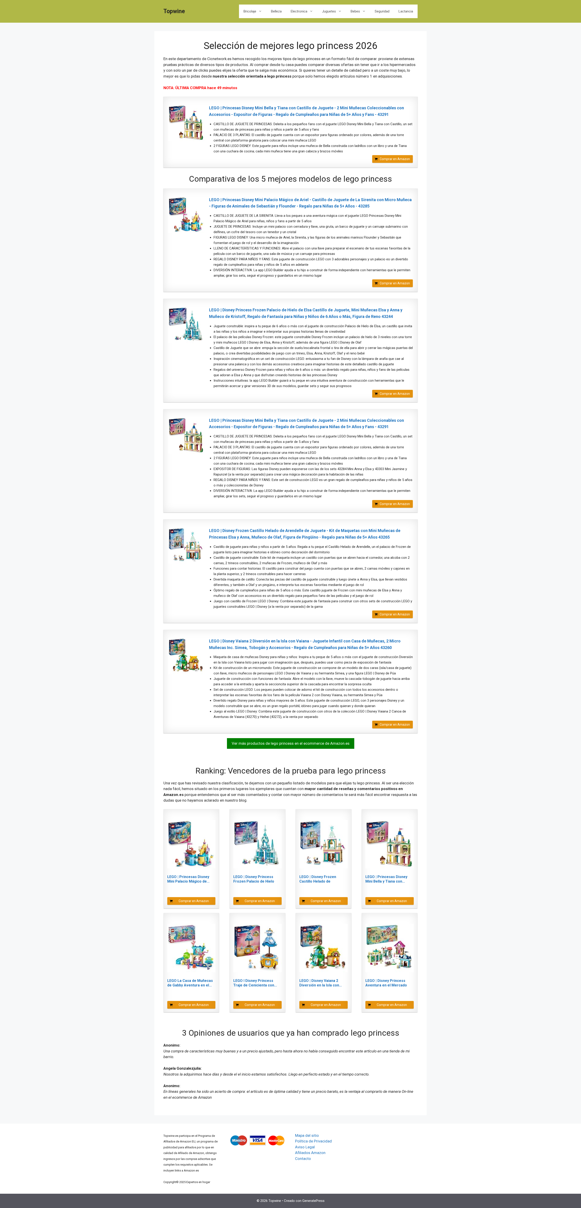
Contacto (303, 1158)
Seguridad (382, 11)
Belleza (276, 11)
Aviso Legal (305, 1147)
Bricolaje (250, 11)
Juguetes (329, 11)
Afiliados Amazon (310, 1152)
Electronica (299, 11)
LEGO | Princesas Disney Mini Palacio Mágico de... (188, 879)
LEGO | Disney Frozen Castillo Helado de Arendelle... (317, 879)
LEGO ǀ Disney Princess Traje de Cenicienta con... (255, 983)
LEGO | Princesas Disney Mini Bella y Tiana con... (386, 879)
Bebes (355, 11)
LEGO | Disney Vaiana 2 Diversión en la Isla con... (320, 983)
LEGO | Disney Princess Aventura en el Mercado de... (386, 983)
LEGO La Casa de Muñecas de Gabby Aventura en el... (190, 983)
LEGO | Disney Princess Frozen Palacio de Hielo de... (253, 879)
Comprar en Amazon (395, 159)
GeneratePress (313, 1201)
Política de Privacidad (313, 1141)
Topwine (174, 11)
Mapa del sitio (307, 1135)
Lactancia (406, 11)
